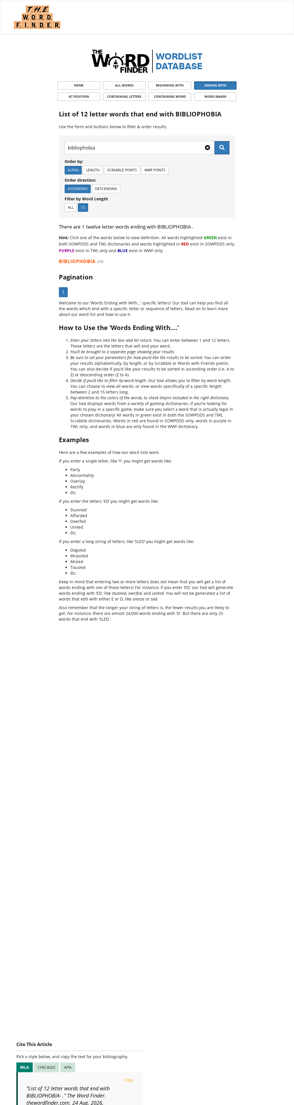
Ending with (215, 85)
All (71, 207)
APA (67, 1067)
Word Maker (215, 96)
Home (79, 85)
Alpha (73, 170)
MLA (24, 1067)
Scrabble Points (122, 170)
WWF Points (154, 170)
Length (93, 170)
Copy (128, 1080)
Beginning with (169, 85)
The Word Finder (37, 17)
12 (83, 207)
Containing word (170, 96)
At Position (79, 96)
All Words (124, 85)
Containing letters (124, 96)
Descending (106, 188)
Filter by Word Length (86, 199)
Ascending (78, 188)
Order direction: (80, 180)
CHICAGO (46, 1067)
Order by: (74, 161)
